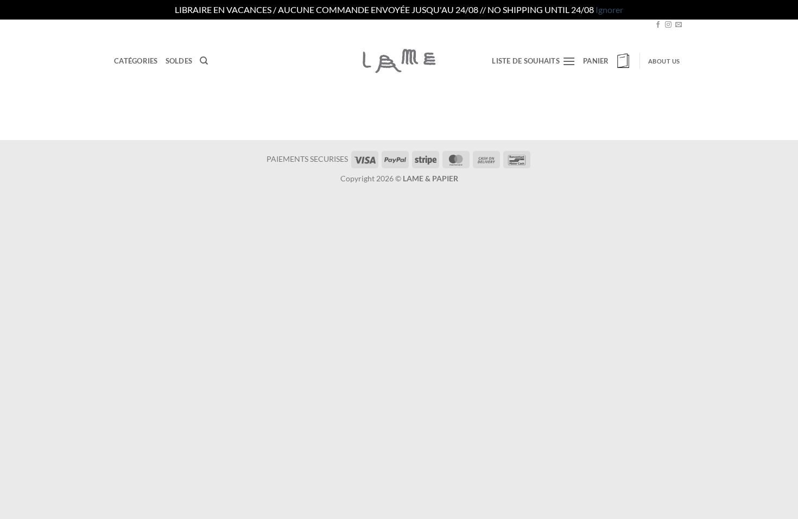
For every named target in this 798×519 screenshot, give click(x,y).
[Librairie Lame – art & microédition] (399, 60)
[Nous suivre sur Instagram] (668, 25)
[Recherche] (204, 60)
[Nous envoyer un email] (678, 25)
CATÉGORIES (136, 60)
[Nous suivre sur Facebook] (658, 25)
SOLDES (179, 60)
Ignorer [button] (609, 9)
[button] (607, 61)
